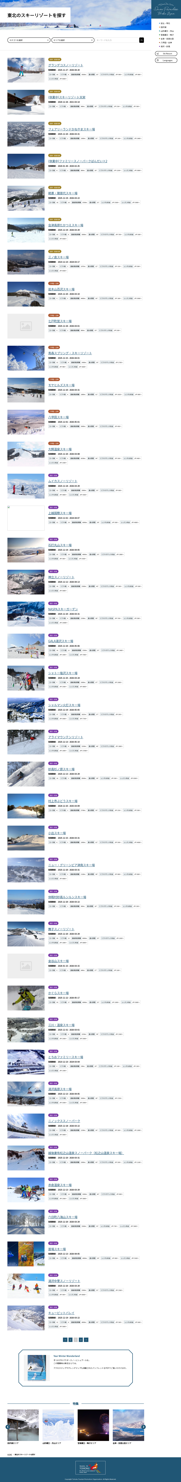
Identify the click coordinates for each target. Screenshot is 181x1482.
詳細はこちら (75, 70)
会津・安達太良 (167, 39)
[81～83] (86, 1340)
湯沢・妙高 (165, 46)
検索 (142, 41)
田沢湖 (163, 27)
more (9, 1410)
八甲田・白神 (166, 43)
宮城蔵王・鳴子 (167, 35)
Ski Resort (167, 53)
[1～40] (65, 1340)
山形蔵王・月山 (167, 31)
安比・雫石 (165, 23)
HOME (9, 1454)
